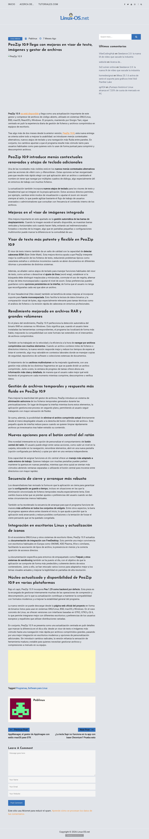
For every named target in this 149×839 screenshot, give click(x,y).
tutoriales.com (48, 4)
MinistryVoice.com (77, 835)
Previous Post (21, 729)
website (103, 62)
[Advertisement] (51, 666)
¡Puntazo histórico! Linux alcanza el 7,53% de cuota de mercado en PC (119, 90)
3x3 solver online (107, 67)
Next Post (85, 729)
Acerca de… (27, 4)
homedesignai (106, 75)
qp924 (102, 87)
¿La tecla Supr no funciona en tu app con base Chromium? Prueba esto (75, 736)
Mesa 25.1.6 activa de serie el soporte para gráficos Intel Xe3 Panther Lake (118, 78)
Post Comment (16, 803)
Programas (21, 688)
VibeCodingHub (107, 53)
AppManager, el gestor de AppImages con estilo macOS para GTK (29, 736)
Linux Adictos (15, 39)
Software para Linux (37, 688)
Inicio (11, 4)
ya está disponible (30, 113)
